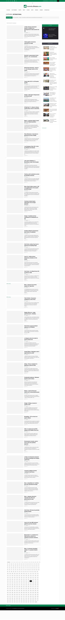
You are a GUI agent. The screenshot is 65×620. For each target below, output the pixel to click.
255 (37, 592)
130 (7, 577)
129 (37, 575)
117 (10, 575)
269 (37, 594)
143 (37, 577)
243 (10, 592)
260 (17, 594)
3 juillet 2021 (27, 32)
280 (30, 596)
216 (12, 588)
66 (34, 567)
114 (35, 573)
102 (7, 573)
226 (35, 588)
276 (21, 596)
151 (23, 579)
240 (35, 590)
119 (14, 575)
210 (30, 586)
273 (14, 596)
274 (17, 596)
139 (28, 577)
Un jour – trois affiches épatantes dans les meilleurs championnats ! (52, 35)
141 (33, 577)
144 (7, 579)
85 (38, 569)
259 (14, 594)
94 (23, 571)
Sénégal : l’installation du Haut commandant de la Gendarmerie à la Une (31, 217)
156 (35, 579)
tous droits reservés (21, 608)
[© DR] (46, 48)
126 (30, 575)
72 (13, 569)
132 (12, 577)
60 (23, 567)
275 (19, 596)
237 (28, 590)
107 (19, 573)
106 (17, 573)
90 (15, 571)
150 (21, 579)
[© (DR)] (45, 30)
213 (37, 586)
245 (14, 592)
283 (37, 596)
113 (33, 573)
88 (11, 571)
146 (12, 579)
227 (37, 588)
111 (28, 573)
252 (30, 592)
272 (12, 596)
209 (28, 586)
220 (21, 588)
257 (10, 594)
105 (14, 573)
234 (21, 590)
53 (9, 567)
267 (33, 594)
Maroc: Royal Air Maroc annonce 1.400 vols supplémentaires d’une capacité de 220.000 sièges (31, 188)
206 (21, 586)
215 (10, 588)
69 (7, 569)
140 (30, 577)
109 (23, 573)
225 (33, 588)
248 (21, 592)
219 (19, 588)
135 (19, 577)
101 (37, 571)
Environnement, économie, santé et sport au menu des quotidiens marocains (31, 443)
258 (12, 594)
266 (30, 594)
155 (33, 579)
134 (17, 577)
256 (7, 594)
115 (37, 573)
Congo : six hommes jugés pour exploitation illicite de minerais (53, 110)
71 (11, 569)
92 (19, 571)
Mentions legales (8, 605)
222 (26, 588)
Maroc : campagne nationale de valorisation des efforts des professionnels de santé (30, 498)
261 (19, 594)
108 (21, 573)
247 (19, 592)
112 (30, 573)
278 (26, 596)
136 (21, 577)
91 (17, 571)
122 (21, 575)
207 (23, 586)
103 (10, 573)
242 (7, 592)
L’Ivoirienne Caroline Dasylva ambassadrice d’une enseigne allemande (30, 203)
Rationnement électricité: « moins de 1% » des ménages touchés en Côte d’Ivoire (31, 69)
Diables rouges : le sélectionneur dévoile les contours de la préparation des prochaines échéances (53, 75)
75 (19, 569)
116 (7, 575)
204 (17, 586)
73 (15, 569)
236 (26, 590)
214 (7, 588)
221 (23, 588)
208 (26, 586)
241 (37, 590)
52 (7, 567)
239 (33, 590)
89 (13, 571)
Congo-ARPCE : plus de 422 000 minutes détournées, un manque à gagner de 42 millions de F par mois (53, 82)
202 (12, 586)
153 (28, 579)
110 (26, 573)
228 (7, 590)
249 (23, 592)
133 (14, 577)
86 (7, 571)
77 (23, 569)
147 (14, 579)
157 (37, 579)
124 (26, 575)
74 (17, 569)
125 (28, 575)
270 (7, 596)
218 (17, 588)
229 (10, 590)
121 (19, 575)
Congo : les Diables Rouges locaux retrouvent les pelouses (53, 58)
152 (26, 579)
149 (19, 579)
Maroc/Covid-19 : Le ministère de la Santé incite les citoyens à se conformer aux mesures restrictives (31, 536)
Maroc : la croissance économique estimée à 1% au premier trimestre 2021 (30, 550)
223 (28, 588)
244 (12, 592)
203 (14, 586)
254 (35, 592)
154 (30, 579)
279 (28, 596)
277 (23, 596)
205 (19, 586)
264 (26, 594)
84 (36, 569)
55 (13, 567)
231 (14, 590)
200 (7, 586)
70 (9, 569)
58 (19, 567)
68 (38, 567)
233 (19, 590)
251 (28, 592)
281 (33, 596)
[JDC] (32, 6)
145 (10, 579)
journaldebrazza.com (16, 608)
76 (21, 569)
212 (35, 586)
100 (35, 571)
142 (35, 577)
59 (21, 567)
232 (17, 590)
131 (10, 577)
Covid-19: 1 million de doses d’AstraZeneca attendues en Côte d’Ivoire (30, 258)
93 (21, 571)
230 (12, 590)
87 (9, 571)
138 (26, 577)
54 (11, 567)
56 (15, 567)
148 (17, 579)
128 (35, 575)
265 (28, 594)
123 (23, 575)
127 (33, 575)
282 (35, 596)
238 (30, 590)
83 (34, 569)
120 (17, 575)
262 (21, 594)
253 (33, 592)
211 (33, 586)
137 (23, 577)
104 (12, 573)
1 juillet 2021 (27, 274)
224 (30, 588)
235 (23, 590)
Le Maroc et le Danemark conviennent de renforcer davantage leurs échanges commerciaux (31, 458)
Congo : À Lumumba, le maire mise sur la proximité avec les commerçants (30, 17)
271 (10, 596)
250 (26, 592)
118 (12, 575)
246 (17, 592)
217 (14, 588)
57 (17, 567)
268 (35, 594)
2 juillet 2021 (27, 58)
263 (23, 594)
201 (10, 586)
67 (36, 567)
